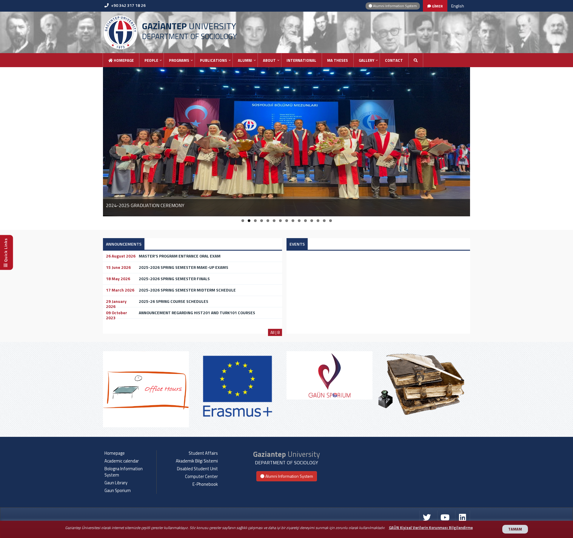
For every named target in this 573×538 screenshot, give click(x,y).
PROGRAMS (179, 60)
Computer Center (201, 476)
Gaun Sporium (117, 490)
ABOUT (269, 60)
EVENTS (297, 244)
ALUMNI (245, 60)
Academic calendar (121, 461)
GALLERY (366, 60)
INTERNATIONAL (301, 60)
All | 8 (275, 332)
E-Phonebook (205, 484)
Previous (107, 390)
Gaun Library (115, 483)
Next (466, 390)
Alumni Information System (394, 6)
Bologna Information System (123, 471)
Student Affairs (203, 453)
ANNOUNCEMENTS (123, 244)
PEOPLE (151, 60)
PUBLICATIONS (213, 60)
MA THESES (337, 60)
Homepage (123, 60)
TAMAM (515, 529)
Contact (394, 60)
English (457, 6)
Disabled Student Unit (197, 468)
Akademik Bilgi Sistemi (197, 461)
